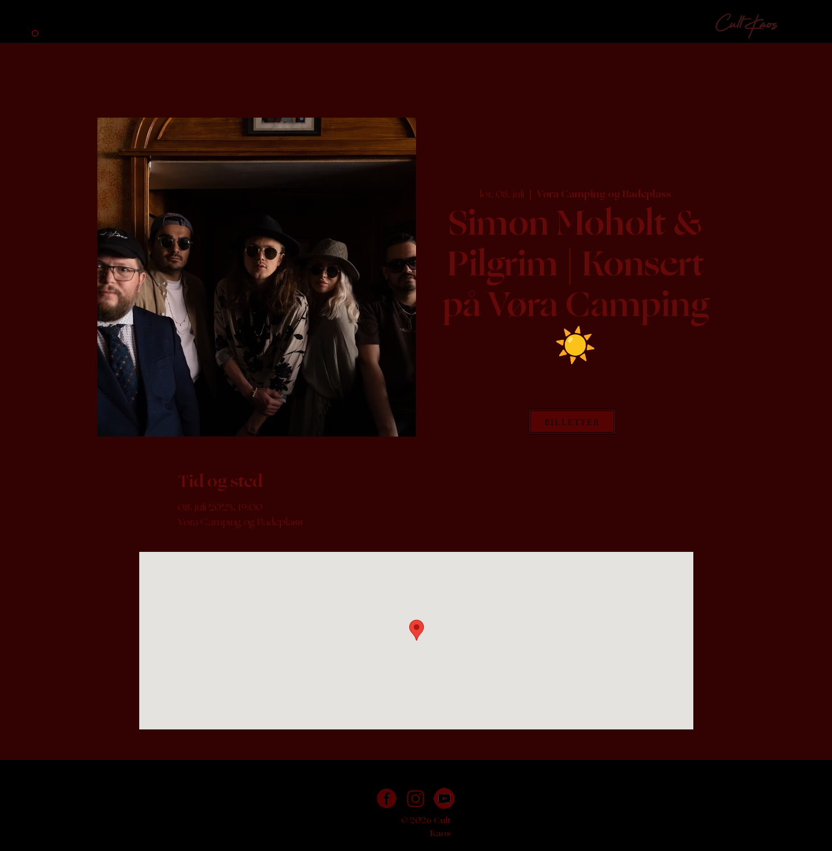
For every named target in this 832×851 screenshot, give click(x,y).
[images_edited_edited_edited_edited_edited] (386, 798)
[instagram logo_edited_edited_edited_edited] (415, 798)
